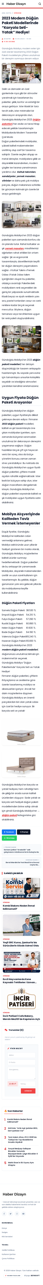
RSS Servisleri (7, 1236)
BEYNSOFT (35, 1275)
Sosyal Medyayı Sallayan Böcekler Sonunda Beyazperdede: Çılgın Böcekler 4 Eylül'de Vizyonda (23, 1152)
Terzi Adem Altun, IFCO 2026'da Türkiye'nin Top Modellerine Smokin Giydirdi (22, 1140)
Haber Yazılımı (13, 1275)
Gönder (28, 1091)
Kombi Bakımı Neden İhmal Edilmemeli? (19, 1120)
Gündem (17, 13)
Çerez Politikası (8, 1258)
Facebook (10, 832)
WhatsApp (10, 838)
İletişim (5, 1232)
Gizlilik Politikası (8, 1250)
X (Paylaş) (24, 832)
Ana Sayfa (6, 13)
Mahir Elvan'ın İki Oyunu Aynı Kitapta (21, 1163)
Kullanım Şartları (9, 1254)
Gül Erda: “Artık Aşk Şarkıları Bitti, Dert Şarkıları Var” (23, 1129)
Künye (4, 1228)
